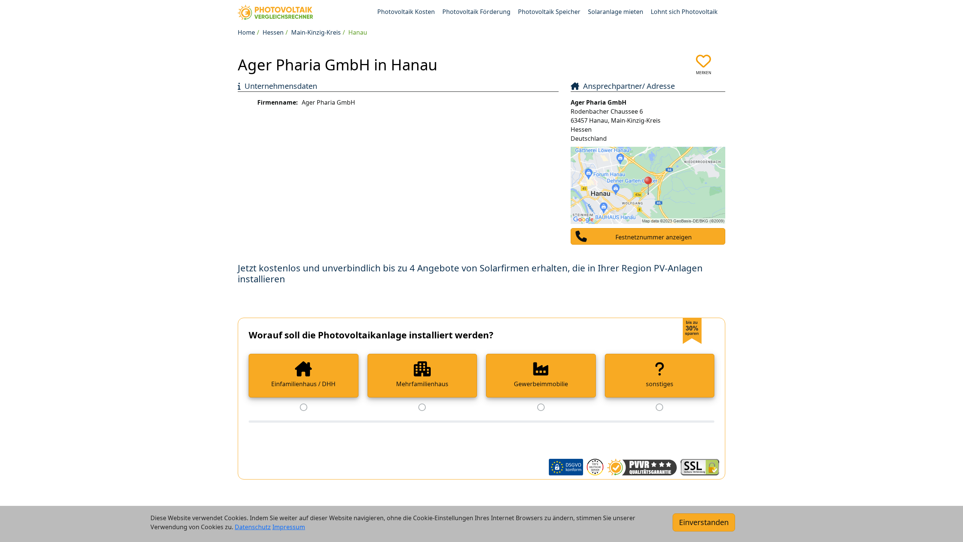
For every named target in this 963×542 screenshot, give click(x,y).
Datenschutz (253, 527)
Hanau (357, 32)
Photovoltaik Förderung (476, 12)
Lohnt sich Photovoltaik (684, 12)
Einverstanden (704, 522)
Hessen (273, 32)
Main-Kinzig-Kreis (316, 32)
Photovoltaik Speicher (549, 12)
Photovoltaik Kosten (406, 12)
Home (246, 32)
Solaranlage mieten (615, 12)
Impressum (288, 527)
